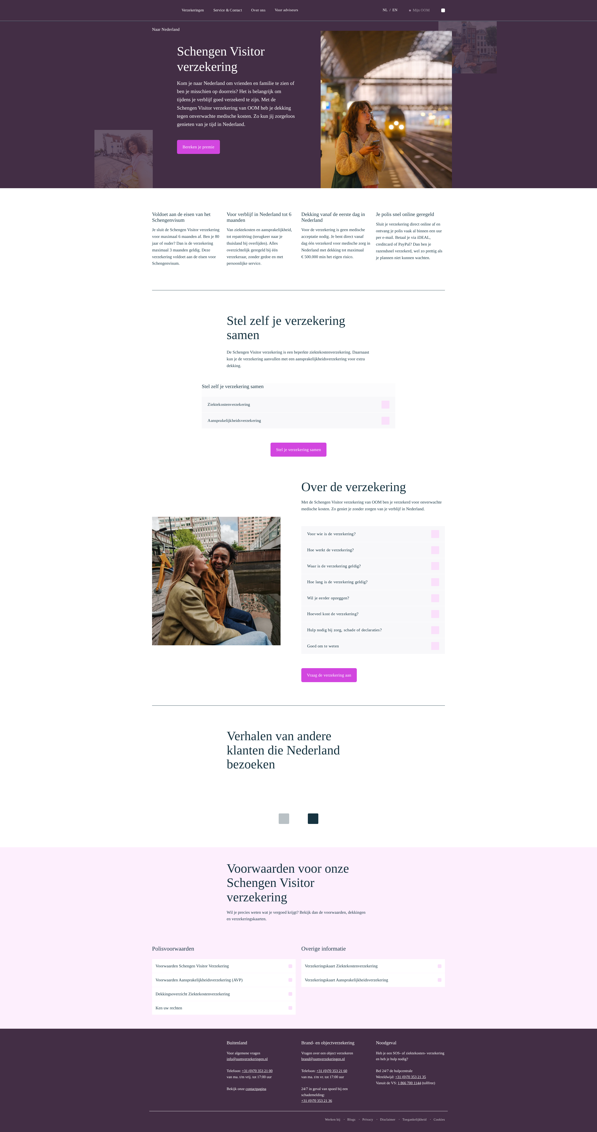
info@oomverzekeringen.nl (247, 1059)
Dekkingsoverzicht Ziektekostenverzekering (193, 994)
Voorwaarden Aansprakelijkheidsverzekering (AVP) (199, 980)
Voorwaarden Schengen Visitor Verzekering (192, 966)
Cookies (439, 1120)
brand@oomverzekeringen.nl (323, 1059)
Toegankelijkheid (414, 1120)
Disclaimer (388, 1120)
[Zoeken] (443, 10)
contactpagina (256, 1089)
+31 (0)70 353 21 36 (316, 1101)
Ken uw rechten (169, 1008)
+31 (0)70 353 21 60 (331, 1071)
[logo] (167, 1071)
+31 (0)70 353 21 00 (257, 1071)
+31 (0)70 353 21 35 (410, 1077)
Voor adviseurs (286, 10)
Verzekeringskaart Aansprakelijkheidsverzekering (346, 980)
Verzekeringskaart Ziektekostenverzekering (341, 966)
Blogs (351, 1120)
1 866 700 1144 (409, 1083)
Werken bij (332, 1120)
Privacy (367, 1120)
